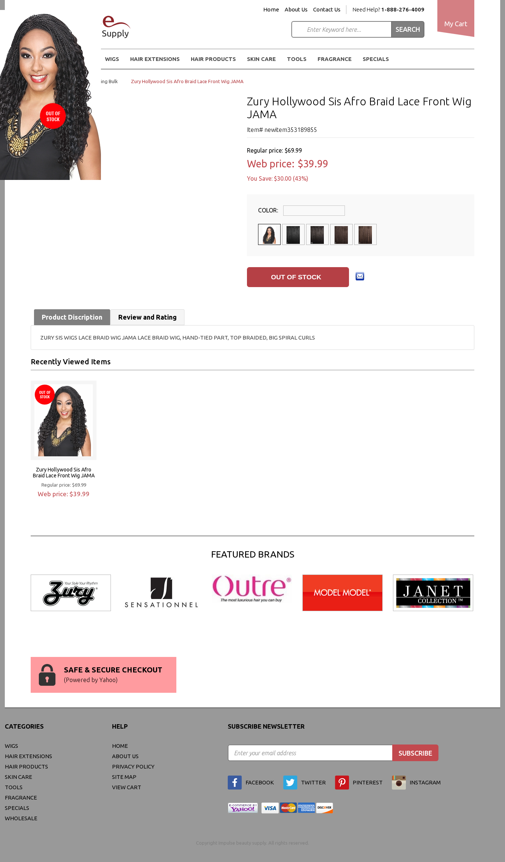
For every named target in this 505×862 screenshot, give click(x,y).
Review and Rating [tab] (147, 317)
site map (124, 777)
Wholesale (21, 818)
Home (271, 9)
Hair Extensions (28, 756)
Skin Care (261, 59)
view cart (126, 787)
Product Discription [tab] (72, 317)
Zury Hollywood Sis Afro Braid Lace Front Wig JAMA (64, 472)
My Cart (455, 23)
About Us (296, 9)
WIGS (11, 746)
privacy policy (133, 766)
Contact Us (326, 9)
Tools (296, 59)
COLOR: (268, 210)
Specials (376, 59)
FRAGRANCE (335, 59)
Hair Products (26, 766)
